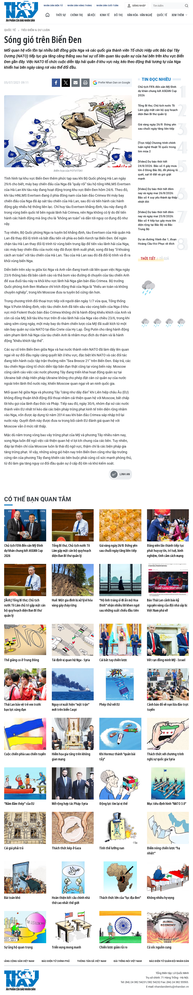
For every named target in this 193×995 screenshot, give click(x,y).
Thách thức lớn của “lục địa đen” (120, 897)
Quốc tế (162, 15)
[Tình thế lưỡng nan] (120, 828)
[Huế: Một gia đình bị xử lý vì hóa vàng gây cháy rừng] (73, 580)
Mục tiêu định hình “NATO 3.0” (166, 803)
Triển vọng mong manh (66, 947)
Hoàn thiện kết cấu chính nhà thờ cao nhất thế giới (71, 900)
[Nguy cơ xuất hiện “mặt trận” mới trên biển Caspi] (73, 684)
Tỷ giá (164, 258)
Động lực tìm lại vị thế (113, 803)
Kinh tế (105, 15)
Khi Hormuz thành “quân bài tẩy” (117, 756)
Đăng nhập (139, 5)
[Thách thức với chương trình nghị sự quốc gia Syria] (168, 734)
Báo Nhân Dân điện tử (21, 979)
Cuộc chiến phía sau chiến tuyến (25, 754)
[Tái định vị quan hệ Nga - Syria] (73, 640)
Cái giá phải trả (13, 848)
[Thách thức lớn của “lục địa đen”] (120, 877)
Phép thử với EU (109, 704)
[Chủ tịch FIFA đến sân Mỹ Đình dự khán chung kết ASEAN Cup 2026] (25, 525)
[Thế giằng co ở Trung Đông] (25, 640)
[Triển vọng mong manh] (73, 927)
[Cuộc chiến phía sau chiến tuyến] (25, 734)
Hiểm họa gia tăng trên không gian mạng (71, 756)
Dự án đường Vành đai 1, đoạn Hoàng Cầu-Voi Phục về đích (157, 241)
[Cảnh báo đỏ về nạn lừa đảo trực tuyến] (168, 684)
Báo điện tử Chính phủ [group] (56, 961)
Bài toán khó (12, 897)
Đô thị (118, 15)
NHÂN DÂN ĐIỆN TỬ (53, 5)
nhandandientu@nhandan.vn (171, 986)
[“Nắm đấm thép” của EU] (25, 783)
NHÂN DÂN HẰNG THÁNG (79, 5)
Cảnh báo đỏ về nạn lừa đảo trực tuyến (167, 707)
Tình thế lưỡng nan (111, 848)
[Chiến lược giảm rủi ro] (120, 927)
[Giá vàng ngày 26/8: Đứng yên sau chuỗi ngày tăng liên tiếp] (120, 525)
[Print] (85, 83)
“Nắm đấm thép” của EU (19, 803)
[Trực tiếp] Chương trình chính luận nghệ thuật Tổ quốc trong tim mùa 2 (157, 147)
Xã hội (91, 15)
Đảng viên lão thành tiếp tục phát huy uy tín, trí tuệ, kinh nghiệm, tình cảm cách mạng (165, 550)
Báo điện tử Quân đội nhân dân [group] (169, 961)
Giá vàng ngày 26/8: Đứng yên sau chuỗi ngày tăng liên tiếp (157, 127)
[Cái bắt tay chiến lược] (120, 640)
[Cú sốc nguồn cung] (168, 927)
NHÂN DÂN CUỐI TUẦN (107, 5)
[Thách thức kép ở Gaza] (73, 828)
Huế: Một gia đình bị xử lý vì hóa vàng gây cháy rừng (72, 602)
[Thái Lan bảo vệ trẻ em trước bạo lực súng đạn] (25, 684)
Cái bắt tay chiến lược (113, 660)
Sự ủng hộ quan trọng (18, 947)
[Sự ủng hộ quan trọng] (25, 927)
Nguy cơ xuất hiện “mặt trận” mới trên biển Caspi (70, 707)
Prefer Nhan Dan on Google (114, 82)
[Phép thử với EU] (120, 684)
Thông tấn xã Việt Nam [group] (91, 961)
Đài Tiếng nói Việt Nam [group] (128, 961)
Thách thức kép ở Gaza (66, 848)
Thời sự (61, 15)
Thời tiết (148, 258)
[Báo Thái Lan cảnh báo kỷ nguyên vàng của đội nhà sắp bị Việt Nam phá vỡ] (168, 580)
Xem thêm (178, 15)
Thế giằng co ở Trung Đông (21, 660)
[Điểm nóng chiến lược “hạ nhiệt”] (168, 828)
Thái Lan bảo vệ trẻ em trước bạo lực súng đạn (22, 707)
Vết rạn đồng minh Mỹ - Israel (166, 660)
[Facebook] (56, 83)
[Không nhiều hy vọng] (168, 877)
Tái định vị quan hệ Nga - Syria (71, 660)
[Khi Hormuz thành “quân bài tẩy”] (120, 734)
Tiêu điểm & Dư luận (35, 30)
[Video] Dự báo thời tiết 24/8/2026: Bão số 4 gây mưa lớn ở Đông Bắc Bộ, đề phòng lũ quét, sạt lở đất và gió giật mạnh (158, 170)
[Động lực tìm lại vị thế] (120, 783)
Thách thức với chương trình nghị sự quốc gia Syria (165, 756)
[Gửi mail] (75, 83)
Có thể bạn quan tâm (37, 499)
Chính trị (76, 15)
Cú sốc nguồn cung (159, 947)
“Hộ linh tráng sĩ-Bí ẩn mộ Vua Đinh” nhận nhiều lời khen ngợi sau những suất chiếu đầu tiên (119, 605)
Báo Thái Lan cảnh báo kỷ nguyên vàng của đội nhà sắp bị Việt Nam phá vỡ (167, 605)
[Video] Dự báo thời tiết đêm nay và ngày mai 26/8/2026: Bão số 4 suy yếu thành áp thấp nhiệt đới (157, 195)
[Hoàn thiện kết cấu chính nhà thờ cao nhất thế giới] (73, 877)
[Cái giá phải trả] (25, 828)
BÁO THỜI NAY (21, 11)
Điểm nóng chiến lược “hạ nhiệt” (163, 850)
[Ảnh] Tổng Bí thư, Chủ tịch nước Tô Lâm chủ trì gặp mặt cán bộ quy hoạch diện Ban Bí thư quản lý (24, 608)
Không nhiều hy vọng (160, 897)
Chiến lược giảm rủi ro (113, 947)
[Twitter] (66, 83)
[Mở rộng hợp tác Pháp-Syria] (73, 783)
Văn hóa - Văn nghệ (139, 15)
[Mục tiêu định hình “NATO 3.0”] (168, 783)
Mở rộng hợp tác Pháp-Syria (70, 803)
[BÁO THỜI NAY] (47, 15)
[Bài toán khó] (25, 877)
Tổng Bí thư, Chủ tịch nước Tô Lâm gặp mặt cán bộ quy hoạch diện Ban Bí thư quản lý (158, 110)
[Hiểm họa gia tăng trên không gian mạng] (73, 734)
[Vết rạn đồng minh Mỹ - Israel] (168, 640)
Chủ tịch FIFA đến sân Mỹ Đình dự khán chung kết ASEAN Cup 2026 (157, 91)
